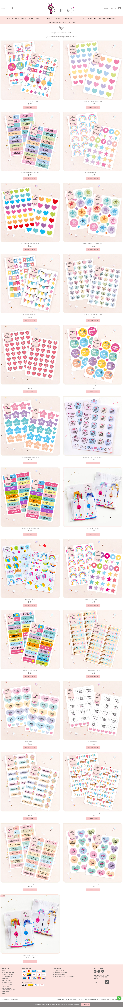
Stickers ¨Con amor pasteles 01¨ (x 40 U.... (93, 315)
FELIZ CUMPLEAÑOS (91, 18)
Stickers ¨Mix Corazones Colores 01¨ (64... (30, 243)
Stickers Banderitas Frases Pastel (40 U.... (30, 172)
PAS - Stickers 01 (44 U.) (30, 741)
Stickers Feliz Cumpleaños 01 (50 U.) (30, 101)
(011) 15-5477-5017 (59, 971)
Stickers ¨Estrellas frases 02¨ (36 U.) (30, 457)
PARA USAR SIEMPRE (67, 18)
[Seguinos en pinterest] (102, 971)
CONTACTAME (66, 22)
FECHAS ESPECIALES (47, 18)
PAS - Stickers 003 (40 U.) (30, 813)
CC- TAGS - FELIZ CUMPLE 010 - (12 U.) (30, 955)
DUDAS (73, 22)
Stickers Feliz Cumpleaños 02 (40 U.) (93, 386)
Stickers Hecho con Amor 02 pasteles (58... (92, 457)
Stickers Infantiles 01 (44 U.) (30, 599)
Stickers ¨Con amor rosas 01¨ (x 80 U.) (30, 386)
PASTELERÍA (57, 18)
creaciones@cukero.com (61, 973)
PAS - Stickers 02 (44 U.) (93, 741)
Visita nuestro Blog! (60, 974)
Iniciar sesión (113, 8)
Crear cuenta (106, 8)
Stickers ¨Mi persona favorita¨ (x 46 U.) (93, 884)
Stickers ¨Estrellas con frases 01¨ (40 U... (92, 243)
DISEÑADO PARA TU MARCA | (19, 18)
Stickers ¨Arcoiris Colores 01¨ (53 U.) (92, 599)
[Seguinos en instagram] (95, 971)
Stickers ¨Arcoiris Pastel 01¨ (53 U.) (93, 172)
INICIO (8, 18)
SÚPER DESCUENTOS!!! (34, 18)
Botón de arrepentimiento (114, 999)
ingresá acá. (104, 999)
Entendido (85, 1004)
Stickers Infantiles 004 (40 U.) (30, 670)
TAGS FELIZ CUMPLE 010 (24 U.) (92, 528)
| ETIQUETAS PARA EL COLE (54, 22)
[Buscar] (12, 8)
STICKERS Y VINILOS (79, 18)
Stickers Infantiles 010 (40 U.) (93, 670)
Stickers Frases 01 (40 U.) (30, 884)
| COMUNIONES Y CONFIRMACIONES (107, 18)
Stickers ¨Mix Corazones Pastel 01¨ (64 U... (92, 101)
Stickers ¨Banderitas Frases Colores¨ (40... (30, 528)
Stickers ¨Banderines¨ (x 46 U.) (30, 315)
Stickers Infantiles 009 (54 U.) (93, 813)
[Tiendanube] (10, 1000)
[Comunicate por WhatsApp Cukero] (119, 998)
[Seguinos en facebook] (98, 971)
